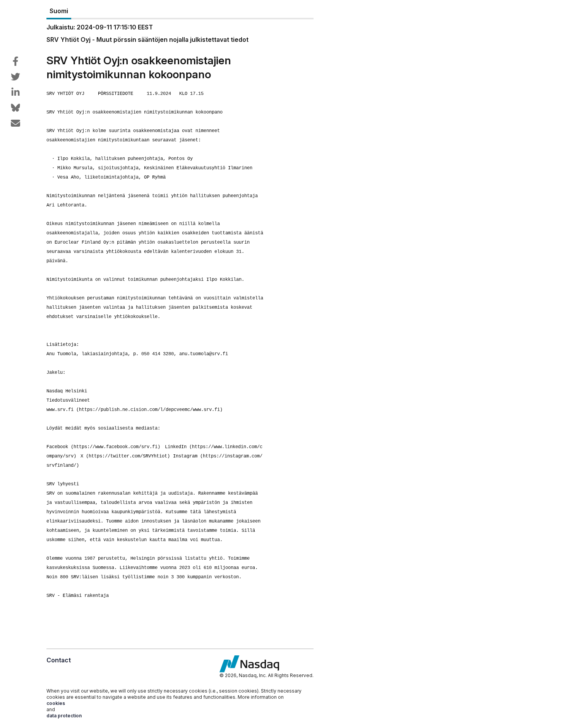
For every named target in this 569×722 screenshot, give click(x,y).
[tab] (58, 11)
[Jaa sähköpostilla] (15, 123)
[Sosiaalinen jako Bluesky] (15, 107)
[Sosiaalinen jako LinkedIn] (15, 92)
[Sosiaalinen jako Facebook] (15, 61)
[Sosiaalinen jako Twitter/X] (15, 76)
